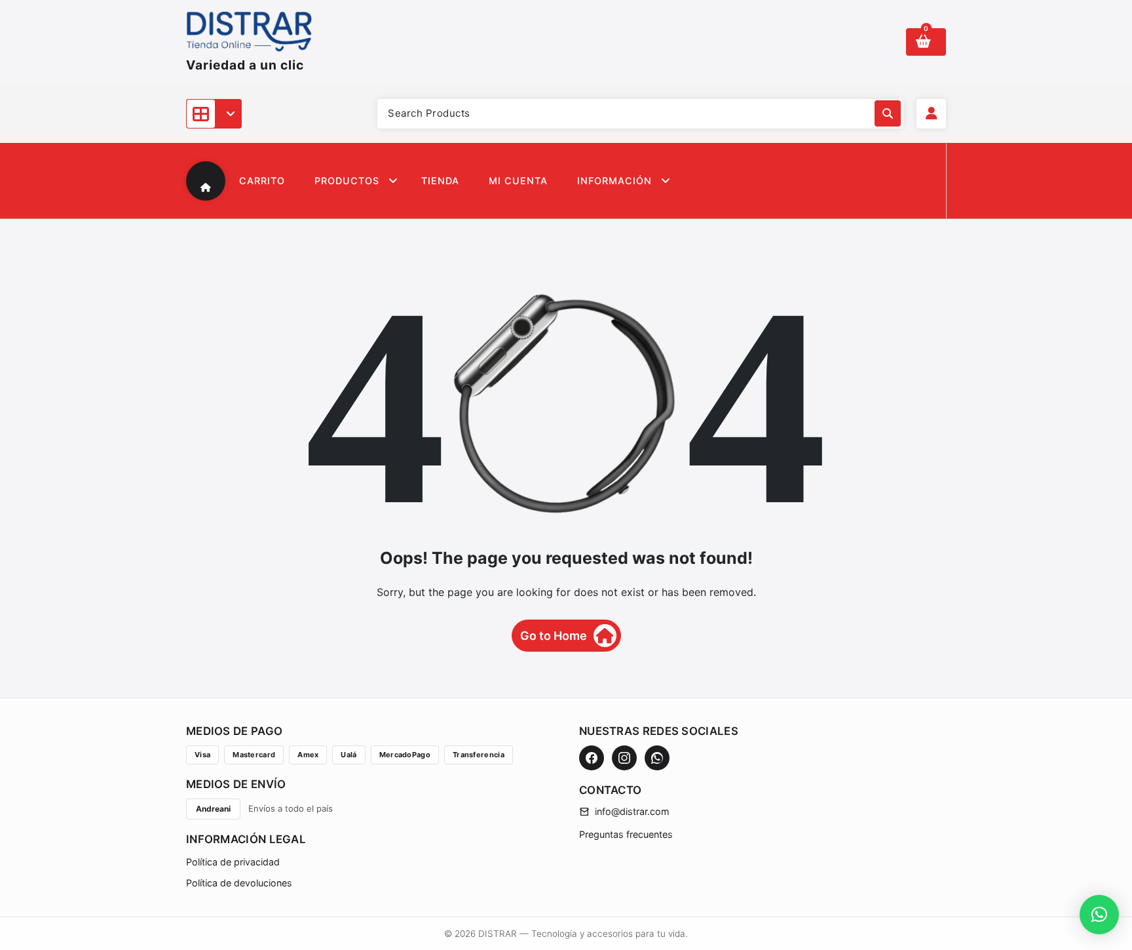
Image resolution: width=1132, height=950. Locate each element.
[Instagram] (624, 757)
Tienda (440, 180)
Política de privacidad (233, 861)
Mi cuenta (518, 180)
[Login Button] (931, 114)
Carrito (262, 180)
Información (614, 180)
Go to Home (553, 636)
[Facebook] (591, 757)
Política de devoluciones (239, 882)
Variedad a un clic (245, 65)
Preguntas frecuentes (626, 834)
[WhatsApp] (657, 757)
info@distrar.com (632, 811)
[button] (1099, 914)
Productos (346, 180)
